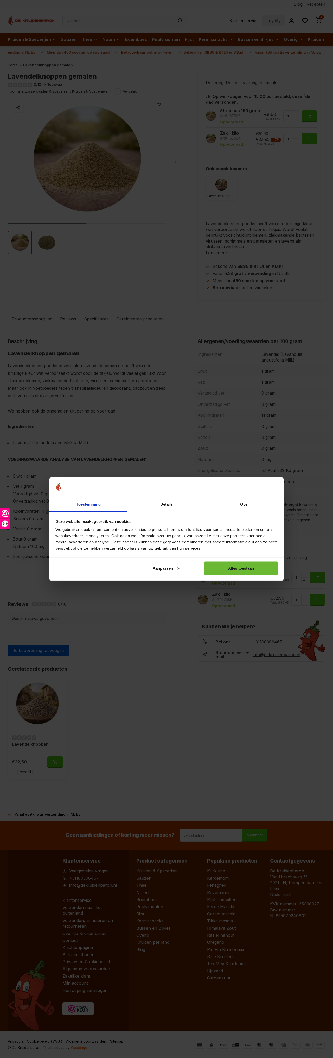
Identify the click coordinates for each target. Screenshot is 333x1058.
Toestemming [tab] (88, 504)
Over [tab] (244, 504)
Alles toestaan (241, 568)
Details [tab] (166, 504)
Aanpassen (163, 568)
